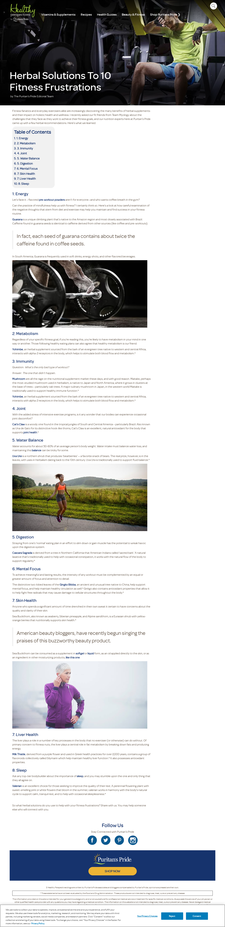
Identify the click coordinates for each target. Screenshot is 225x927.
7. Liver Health (26, 178)
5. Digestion (25, 163)
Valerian (17, 786)
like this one (73, 657)
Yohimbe (17, 349)
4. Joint (22, 153)
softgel (80, 653)
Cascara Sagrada (22, 552)
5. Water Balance (28, 158)
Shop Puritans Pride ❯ (165, 14)
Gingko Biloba (68, 584)
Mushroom (18, 378)
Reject (172, 916)
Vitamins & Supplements (58, 14)
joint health (30, 432)
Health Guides (107, 14)
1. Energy (22, 138)
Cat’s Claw (18, 424)
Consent (197, 916)
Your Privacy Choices (147, 916)
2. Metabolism (26, 143)
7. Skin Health (26, 173)
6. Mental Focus (27, 168)
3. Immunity (25, 148)
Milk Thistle (18, 754)
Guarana (17, 219)
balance (36, 450)
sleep (80, 776)
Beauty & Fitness (133, 14)
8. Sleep (23, 183)
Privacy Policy (37, 923)
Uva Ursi (17, 456)
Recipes (86, 14)
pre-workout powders (52, 199)
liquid (91, 653)
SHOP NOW (112, 871)
